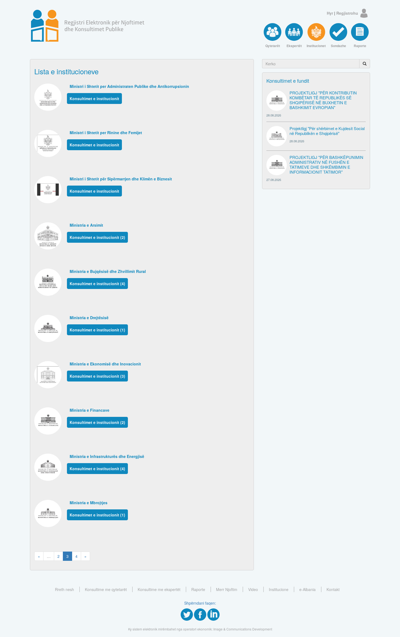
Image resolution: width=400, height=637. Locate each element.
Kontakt (333, 589)
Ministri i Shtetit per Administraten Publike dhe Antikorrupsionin (129, 86)
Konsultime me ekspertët (159, 589)
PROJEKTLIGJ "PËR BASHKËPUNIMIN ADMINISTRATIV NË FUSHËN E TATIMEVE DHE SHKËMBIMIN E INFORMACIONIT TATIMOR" (326, 164)
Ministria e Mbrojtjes (88, 502)
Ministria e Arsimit (86, 225)
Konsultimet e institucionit (94, 98)
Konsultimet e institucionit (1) (97, 330)
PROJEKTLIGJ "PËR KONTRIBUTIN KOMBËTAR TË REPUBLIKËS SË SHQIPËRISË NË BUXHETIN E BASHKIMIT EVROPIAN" (323, 100)
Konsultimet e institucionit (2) (97, 237)
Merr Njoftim (226, 589)
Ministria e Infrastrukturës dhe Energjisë (107, 456)
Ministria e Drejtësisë (89, 317)
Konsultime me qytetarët (106, 589)
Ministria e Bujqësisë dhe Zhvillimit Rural (108, 271)
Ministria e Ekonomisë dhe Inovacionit (105, 364)
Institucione (278, 589)
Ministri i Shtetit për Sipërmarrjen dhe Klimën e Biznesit (121, 178)
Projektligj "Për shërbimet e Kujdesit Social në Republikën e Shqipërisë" (327, 130)
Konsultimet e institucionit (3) (97, 376)
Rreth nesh (64, 589)
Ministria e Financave (89, 410)
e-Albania (307, 589)
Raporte (198, 589)
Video (253, 589)
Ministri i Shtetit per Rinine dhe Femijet (106, 132)
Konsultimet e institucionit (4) (97, 283)
